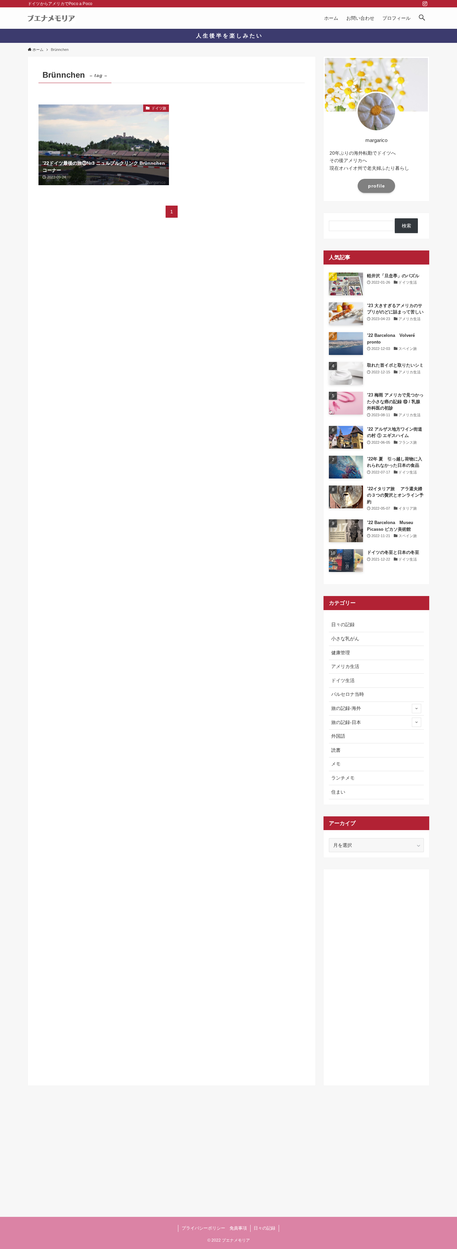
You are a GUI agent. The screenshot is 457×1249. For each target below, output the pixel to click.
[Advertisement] (376, 975)
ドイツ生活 (343, 680)
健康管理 (340, 652)
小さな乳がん (345, 638)
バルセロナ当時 (347, 694)
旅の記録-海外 (346, 708)
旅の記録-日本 (346, 722)
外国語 (338, 736)
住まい (338, 792)
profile (376, 186)
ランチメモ (343, 778)
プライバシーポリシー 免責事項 (214, 1228)
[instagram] (425, 3)
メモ (336, 763)
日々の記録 (343, 624)
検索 (406, 225)
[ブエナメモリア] (51, 18)
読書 (336, 750)
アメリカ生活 (345, 666)
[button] (422, 18)
